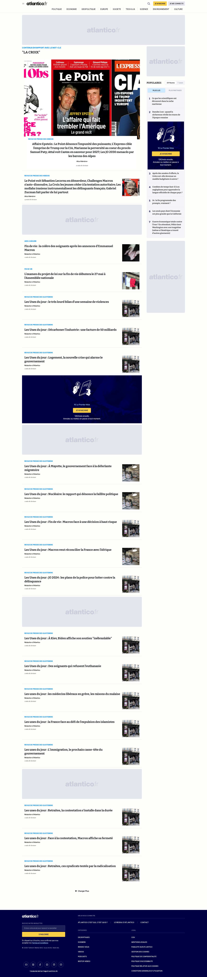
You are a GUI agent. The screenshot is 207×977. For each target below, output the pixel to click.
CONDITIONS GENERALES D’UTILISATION (146, 971)
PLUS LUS (156, 90)
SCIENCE (144, 9)
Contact (145, 922)
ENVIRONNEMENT (161, 9)
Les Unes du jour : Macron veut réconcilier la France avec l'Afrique (67, 549)
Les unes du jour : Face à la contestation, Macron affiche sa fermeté (68, 838)
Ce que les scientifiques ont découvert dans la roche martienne (164, 101)
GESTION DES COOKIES (140, 952)
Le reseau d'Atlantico (124, 922)
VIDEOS (81, 952)
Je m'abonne (82, 410)
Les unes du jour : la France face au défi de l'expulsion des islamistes (69, 722)
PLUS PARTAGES (175, 90)
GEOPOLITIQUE (88, 9)
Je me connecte (177, 4)
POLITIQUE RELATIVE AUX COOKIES (144, 966)
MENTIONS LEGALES (139, 942)
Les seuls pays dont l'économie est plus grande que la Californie (166, 212)
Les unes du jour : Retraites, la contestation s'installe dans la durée (68, 810)
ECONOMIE (72, 9)
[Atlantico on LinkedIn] (47, 964)
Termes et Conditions (40, 943)
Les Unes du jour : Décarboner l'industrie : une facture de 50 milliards (70, 329)
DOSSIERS (82, 942)
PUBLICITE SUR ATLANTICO (141, 947)
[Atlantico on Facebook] (40, 964)
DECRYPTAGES (83, 937)
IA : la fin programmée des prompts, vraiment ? (164, 201)
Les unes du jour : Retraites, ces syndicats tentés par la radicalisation (70, 866)
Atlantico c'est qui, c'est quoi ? (93, 922)
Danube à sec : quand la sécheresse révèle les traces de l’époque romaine (166, 115)
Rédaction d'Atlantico (32, 254)
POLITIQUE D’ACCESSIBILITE (142, 961)
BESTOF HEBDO (84, 961)
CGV (133, 937)
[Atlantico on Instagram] (54, 964)
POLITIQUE (57, 9)
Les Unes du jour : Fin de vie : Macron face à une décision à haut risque (70, 522)
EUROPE (104, 9)
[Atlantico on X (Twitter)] (33, 964)
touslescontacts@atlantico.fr (44, 971)
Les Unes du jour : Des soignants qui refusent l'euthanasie (62, 666)
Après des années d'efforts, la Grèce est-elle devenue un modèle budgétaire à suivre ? (165, 176)
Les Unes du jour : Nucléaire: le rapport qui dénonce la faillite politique (71, 494)
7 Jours (180, 83)
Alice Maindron (81, 161)
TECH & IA (130, 9)
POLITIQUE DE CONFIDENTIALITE (143, 956)
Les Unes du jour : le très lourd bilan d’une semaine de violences (66, 302)
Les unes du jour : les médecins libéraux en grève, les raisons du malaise (72, 694)
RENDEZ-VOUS (83, 947)
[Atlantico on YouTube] (61, 964)
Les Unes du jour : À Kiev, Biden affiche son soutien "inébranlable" (68, 638)
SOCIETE (117, 9)
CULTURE (178, 9)
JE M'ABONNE (160, 4)
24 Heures (171, 83)
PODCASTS (82, 956)
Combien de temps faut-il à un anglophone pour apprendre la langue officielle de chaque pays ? (167, 190)
